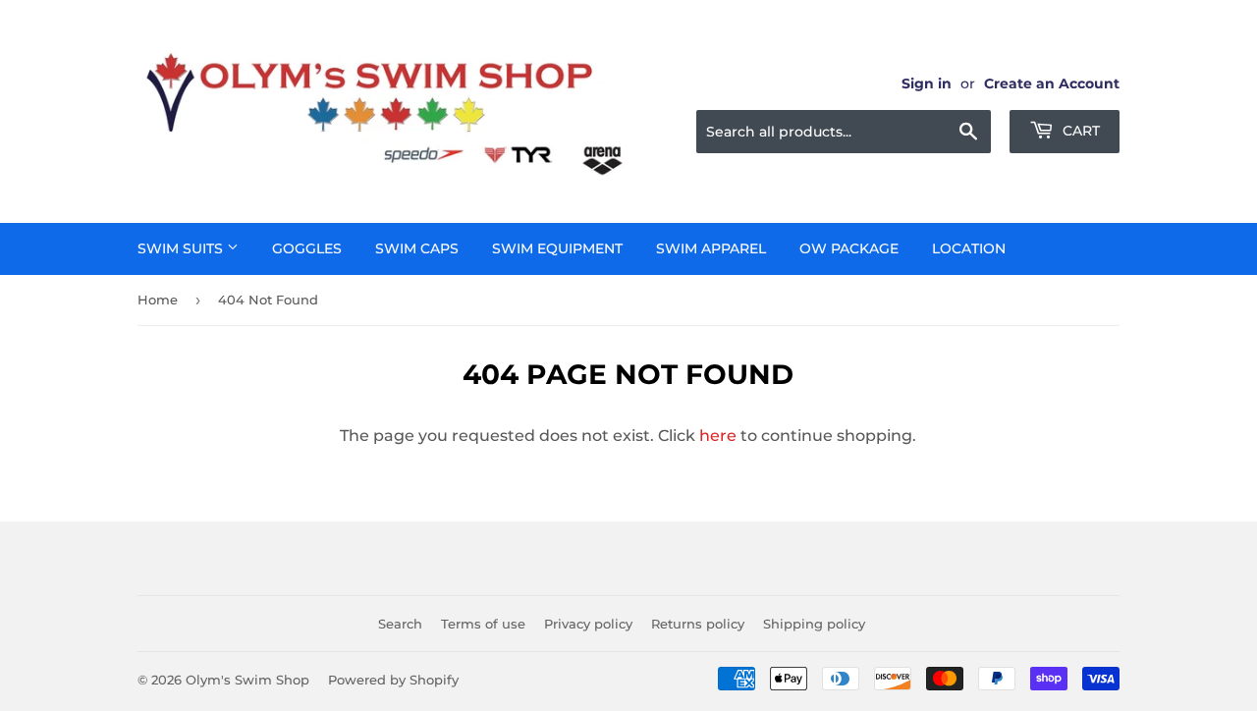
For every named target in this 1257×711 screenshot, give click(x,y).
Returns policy (697, 623)
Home (157, 299)
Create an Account (1052, 83)
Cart (1079, 130)
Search (400, 623)
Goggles (307, 248)
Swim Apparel (711, 248)
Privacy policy (588, 623)
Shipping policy (814, 623)
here (718, 435)
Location (969, 248)
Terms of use (483, 623)
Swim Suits (182, 248)
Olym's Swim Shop (247, 679)
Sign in (927, 83)
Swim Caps (417, 248)
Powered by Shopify (393, 679)
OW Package (849, 248)
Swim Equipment (557, 248)
